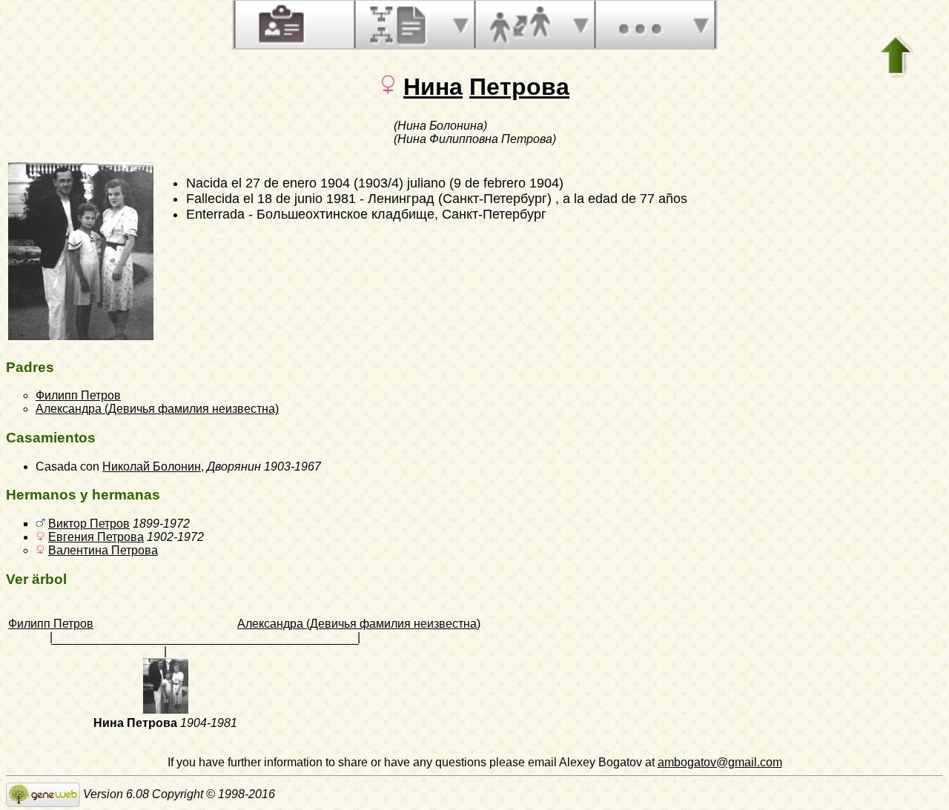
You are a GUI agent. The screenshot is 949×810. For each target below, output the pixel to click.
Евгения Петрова (96, 537)
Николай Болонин (151, 466)
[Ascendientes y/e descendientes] (399, 24)
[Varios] (639, 24)
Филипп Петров (78, 395)
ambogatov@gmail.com (720, 762)
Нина (433, 86)
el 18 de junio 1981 (299, 198)
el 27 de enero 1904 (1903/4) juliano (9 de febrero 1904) (397, 183)
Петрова (519, 86)
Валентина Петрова (103, 550)
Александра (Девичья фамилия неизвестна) (157, 408)
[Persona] (279, 24)
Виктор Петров (89, 523)
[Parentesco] (519, 24)
